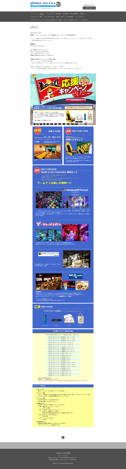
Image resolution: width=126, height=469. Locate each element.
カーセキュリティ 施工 (36, 16)
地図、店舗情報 (74, 13)
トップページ (34, 13)
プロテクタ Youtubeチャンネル (70, 19)
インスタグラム (84, 19)
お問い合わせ (89, 8)
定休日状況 (65, 13)
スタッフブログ (49, 13)
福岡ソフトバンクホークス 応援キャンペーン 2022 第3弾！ (53, 35)
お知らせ (42, 13)
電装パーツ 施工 (60, 16)
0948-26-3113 (50, 55)
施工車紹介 (58, 13)
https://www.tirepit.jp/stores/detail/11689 (39, 51)
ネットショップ (79, 16)
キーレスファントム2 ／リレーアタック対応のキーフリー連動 (46, 19)
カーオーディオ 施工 (49, 16)
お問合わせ (82, 13)
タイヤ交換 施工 (70, 16)
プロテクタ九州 (63, 453)
